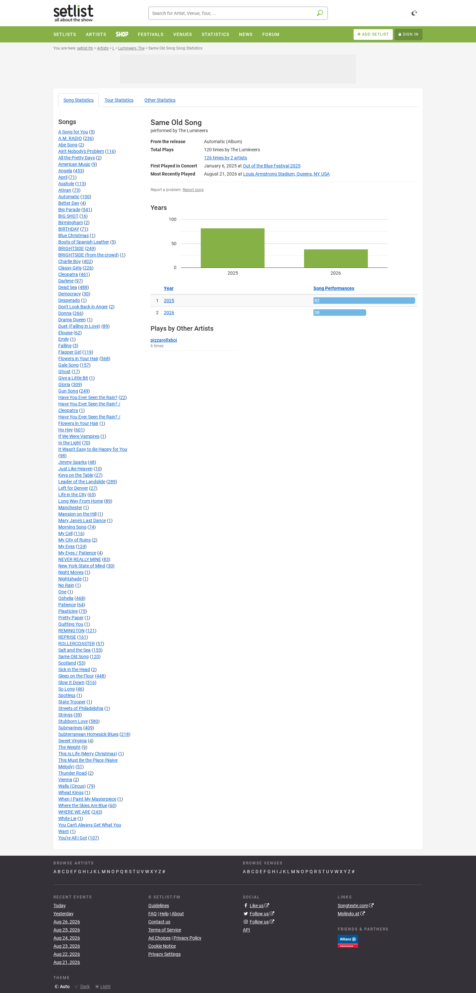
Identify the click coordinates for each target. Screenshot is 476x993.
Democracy (69, 293)
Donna (65, 313)
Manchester (70, 507)
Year (169, 288)
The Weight (69, 747)
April (62, 177)
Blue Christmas (73, 235)
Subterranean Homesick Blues (88, 734)
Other (160, 100)
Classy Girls (70, 267)
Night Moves (71, 572)
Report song (193, 190)
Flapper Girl (69, 352)
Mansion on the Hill (77, 514)
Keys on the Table (75, 475)
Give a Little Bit (73, 378)
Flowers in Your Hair (78, 358)
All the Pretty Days (76, 157)
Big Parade (69, 209)
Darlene (66, 280)
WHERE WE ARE (74, 812)
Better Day (68, 203)
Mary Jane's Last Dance (82, 520)
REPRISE (67, 637)
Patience (67, 604)
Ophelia (66, 598)
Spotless (66, 695)
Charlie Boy (69, 261)
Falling (65, 345)
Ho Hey (65, 429)
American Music (74, 164)
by (225, 157)
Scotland (67, 663)
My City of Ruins (74, 539)
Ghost (64, 371)
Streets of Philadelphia (80, 708)
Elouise (65, 332)
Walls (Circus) (72, 786)
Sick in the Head (74, 669)
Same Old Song (73, 656)
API (246, 929)
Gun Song (68, 391)
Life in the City (72, 494)
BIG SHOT (68, 216)
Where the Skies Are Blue (82, 805)
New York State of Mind (81, 565)
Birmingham (70, 222)
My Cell (65, 533)
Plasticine (68, 611)
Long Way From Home (80, 501)
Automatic (68, 196)
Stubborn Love (73, 721)
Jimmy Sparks (72, 462)
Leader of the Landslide (81, 481)
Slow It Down (71, 682)
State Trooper (71, 701)
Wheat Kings (71, 792)
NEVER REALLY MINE (79, 559)
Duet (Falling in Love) (79, 326)
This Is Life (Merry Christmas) (87, 753)
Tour (119, 100)
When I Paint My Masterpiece (87, 799)
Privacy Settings (164, 954)
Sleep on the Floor (76, 676)
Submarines (70, 727)
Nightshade (70, 578)
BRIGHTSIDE (71, 248)
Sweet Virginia (72, 740)
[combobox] (238, 13)
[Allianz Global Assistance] (348, 940)
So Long (66, 688)
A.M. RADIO (70, 138)
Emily (63, 339)
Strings (65, 714)
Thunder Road (72, 773)
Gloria (64, 384)
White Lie (67, 818)
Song (78, 100)
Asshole (66, 183)
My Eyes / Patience (77, 552)
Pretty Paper (71, 617)
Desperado (69, 300)
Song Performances (333, 288)
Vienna (65, 779)
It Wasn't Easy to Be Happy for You (92, 449)
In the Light (69, 442)
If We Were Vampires (78, 436)
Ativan (64, 190)
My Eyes (66, 546)
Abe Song (67, 144)
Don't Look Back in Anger (83, 306)
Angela (65, 170)
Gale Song (68, 365)
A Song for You (73, 131)
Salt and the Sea (74, 650)
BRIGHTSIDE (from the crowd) (88, 254)
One (62, 591)
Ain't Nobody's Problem (81, 151)
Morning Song (72, 527)
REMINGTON (71, 630)
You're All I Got (72, 837)
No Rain (66, 585)
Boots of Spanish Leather (83, 242)
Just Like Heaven (75, 468)
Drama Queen (72, 319)
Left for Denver (73, 488)
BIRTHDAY (68, 229)
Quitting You (70, 624)
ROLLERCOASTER (76, 643)
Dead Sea (67, 287)
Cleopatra (68, 274)
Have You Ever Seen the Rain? (88, 397)
